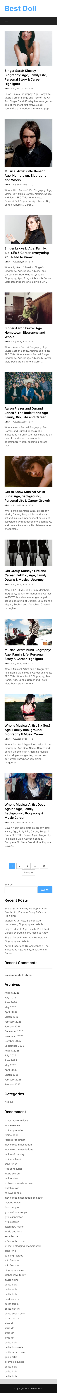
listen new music (14, 1226)
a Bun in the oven (14, 1241)
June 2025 (11, 1060)
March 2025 (12, 1074)
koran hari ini (12, 1318)
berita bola (11, 1284)
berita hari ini (12, 1308)
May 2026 (10, 1007)
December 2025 (14, 1031)
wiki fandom (12, 1260)
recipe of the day (14, 1154)
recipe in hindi (13, 1159)
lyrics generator (14, 1216)
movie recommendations (19, 1149)
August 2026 (12, 992)
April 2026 (11, 1011)
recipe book (11, 1134)
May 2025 (10, 1065)
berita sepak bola (15, 1313)
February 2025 (13, 1079)
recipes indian (13, 1202)
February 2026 (13, 1021)
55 (44, 865)
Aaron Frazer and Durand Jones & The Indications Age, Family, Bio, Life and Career (27, 413)
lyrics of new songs (16, 1212)
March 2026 (12, 1016)
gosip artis (11, 1356)
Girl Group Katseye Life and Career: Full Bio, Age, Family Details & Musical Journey (26, 575)
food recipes (12, 1207)
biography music (14, 1270)
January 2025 (13, 1084)
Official (9, 1102)
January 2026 (13, 1026)
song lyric (10, 1250)
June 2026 (11, 1002)
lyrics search (12, 1221)
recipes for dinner (15, 1139)
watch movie (12, 1188)
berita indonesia (14, 1347)
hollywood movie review (19, 1183)
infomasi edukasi (14, 1361)
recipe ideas (12, 1178)
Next (28, 872)
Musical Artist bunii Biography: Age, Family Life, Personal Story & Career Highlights (28, 654)
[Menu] (6, 21)
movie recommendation (18, 1144)
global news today (15, 1274)
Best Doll (20, 8)
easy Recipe (11, 1236)
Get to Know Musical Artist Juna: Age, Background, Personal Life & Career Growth (27, 496)
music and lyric (13, 1231)
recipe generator (14, 1130)
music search (12, 1173)
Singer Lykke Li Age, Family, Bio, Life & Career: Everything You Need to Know (27, 252)
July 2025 (10, 1055)
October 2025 (13, 1040)
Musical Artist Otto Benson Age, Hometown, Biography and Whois (25, 175)
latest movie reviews (16, 1120)
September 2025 (14, 1045)
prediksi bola (12, 1299)
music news (11, 1279)
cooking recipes (14, 1255)
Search (8, 884)
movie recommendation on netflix (24, 1197)
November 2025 (14, 1036)
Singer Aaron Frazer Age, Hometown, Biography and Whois (25, 332)
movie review (12, 1125)
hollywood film (13, 1192)
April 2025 (11, 1069)
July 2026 (10, 997)
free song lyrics (13, 1168)
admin (7, 88)
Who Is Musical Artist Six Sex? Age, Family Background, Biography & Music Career (27, 730)
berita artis (11, 1289)
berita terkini (12, 1303)
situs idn (9, 1323)
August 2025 (12, 1050)
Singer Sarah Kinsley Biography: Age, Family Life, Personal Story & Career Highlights (26, 912)
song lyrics (11, 1163)
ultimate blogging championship (23, 1245)
